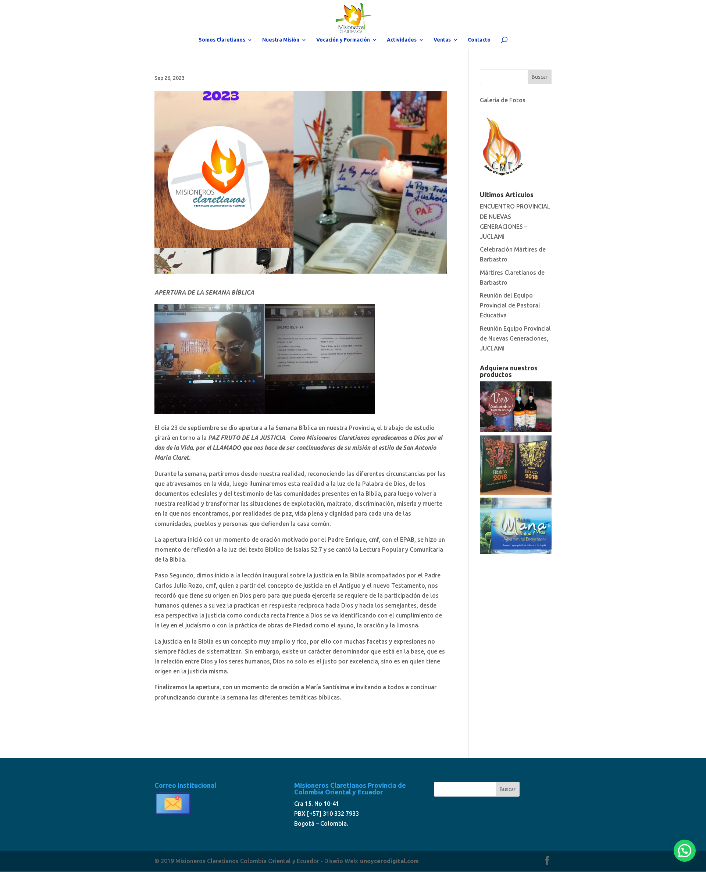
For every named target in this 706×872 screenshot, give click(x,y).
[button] (685, 851)
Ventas (442, 40)
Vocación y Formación (343, 40)
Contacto (479, 40)
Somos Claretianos (222, 40)
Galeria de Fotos (502, 100)
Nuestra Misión (280, 40)
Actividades (402, 40)
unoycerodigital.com (389, 861)
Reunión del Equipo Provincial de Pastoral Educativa (510, 305)
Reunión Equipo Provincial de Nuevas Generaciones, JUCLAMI (515, 338)
